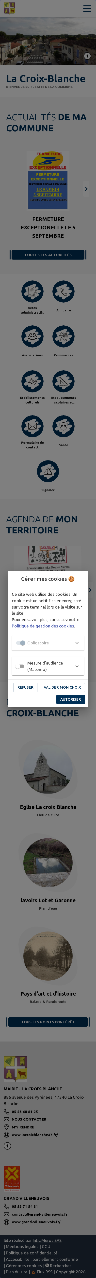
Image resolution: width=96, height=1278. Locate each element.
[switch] (17, 666)
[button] (48, 643)
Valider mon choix (62, 687)
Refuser (25, 687)
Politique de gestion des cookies (43, 626)
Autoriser (70, 699)
